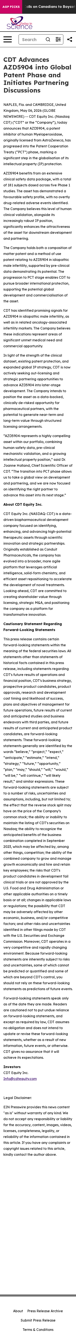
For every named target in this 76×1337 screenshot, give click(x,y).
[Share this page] (70, 39)
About (18, 1311)
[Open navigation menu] (7, 39)
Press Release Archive (45, 1311)
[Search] (48, 39)
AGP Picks (11, 7)
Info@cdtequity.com (20, 1079)
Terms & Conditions (38, 1329)
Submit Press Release (38, 1320)
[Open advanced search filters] (58, 39)
